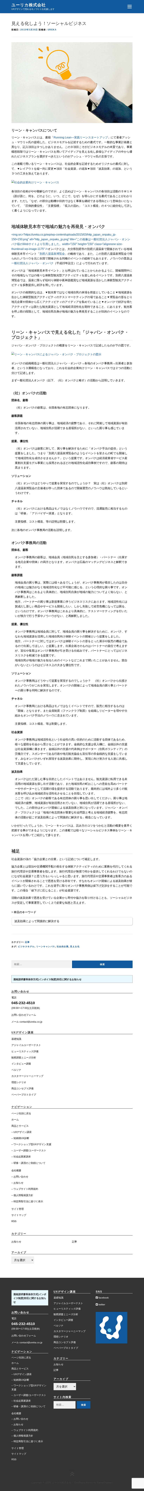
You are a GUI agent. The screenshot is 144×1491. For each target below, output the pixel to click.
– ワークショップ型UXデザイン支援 (31, 1144)
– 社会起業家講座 (21, 1156)
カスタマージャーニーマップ (27, 1076)
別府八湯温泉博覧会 (52, 253)
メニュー (129, 6)
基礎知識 (16, 1038)
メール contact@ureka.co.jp (26, 1021)
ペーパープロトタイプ (23, 1094)
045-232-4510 (23, 1003)
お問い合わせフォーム (23, 1014)
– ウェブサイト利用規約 (24, 1188)
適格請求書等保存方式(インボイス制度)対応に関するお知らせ (47, 979)
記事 (27, 942)
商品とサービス (20, 1125)
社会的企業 (63, 946)
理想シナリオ (18, 1082)
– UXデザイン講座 (21, 1132)
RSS (13, 1221)
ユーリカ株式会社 (28, 5)
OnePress (79, 1482)
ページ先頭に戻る (21, 1113)
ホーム (15, 1119)
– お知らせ (17, 1182)
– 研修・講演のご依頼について (28, 1163)
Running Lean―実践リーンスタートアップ (81, 137)
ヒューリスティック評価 (24, 1051)
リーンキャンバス (45, 946)
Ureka (52, 29)
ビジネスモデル (26, 946)
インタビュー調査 (21, 1063)
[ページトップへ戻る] (72, 1474)
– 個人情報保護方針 (22, 1195)
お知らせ (16, 1241)
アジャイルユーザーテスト (26, 1045)
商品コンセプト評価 (22, 1088)
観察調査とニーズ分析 (23, 1057)
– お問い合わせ (19, 1176)
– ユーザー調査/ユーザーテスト (28, 1150)
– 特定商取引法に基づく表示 (27, 1201)
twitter (101, 1304)
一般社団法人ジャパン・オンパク (32, 263)
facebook (103, 1297)
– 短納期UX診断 (20, 1138)
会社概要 (16, 1170)
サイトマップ (18, 1215)
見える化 (75, 946)
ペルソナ (16, 1069)
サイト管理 (17, 1209)
